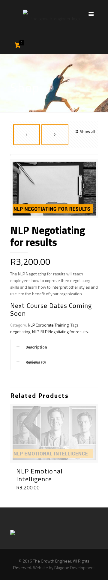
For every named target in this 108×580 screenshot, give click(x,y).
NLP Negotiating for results (64, 331)
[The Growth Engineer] (54, 18)
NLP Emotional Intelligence (39, 475)
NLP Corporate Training (48, 325)
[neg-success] (54, 191)
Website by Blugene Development (64, 567)
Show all (87, 131)
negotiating (20, 331)
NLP (35, 331)
